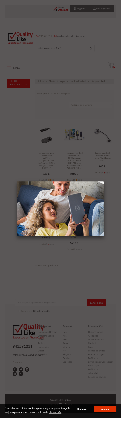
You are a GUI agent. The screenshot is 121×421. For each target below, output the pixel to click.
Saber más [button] (55, 412)
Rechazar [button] (82, 409)
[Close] (104, 181)
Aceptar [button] (105, 409)
